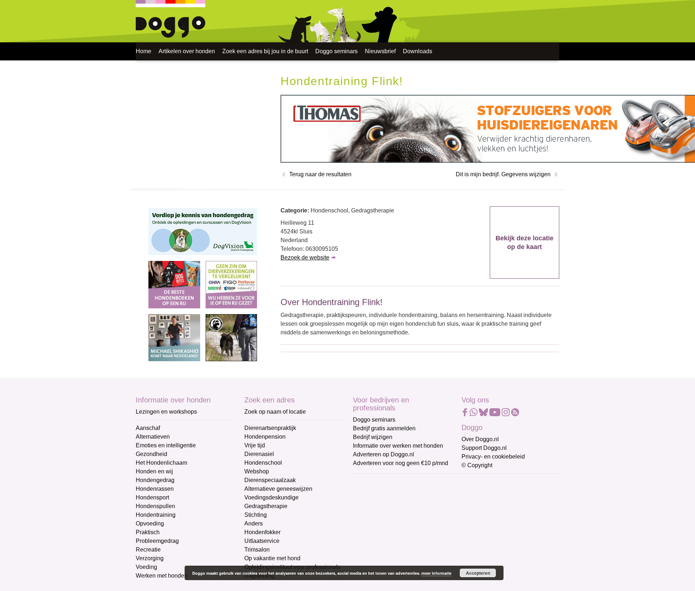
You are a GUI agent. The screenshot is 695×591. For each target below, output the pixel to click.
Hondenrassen (155, 489)
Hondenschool (263, 463)
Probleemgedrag (157, 541)
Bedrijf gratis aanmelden (384, 428)
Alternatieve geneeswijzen (278, 489)
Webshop (256, 471)
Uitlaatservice (261, 541)
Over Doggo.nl (480, 439)
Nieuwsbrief (380, 51)
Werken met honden (162, 576)
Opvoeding (150, 523)
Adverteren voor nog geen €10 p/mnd (400, 463)
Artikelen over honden (187, 51)
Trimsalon (257, 549)
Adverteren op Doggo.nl (383, 454)
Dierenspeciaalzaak (270, 480)
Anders (253, 523)
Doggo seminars (336, 51)
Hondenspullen (155, 506)
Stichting (255, 515)
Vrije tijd (254, 445)
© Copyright (477, 465)
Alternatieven (153, 437)
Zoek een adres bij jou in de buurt (265, 51)
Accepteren (478, 573)
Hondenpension (265, 437)
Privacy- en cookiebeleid (493, 456)
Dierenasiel (259, 454)
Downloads (417, 51)
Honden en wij (154, 471)
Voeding (146, 567)
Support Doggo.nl (484, 448)
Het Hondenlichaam (161, 463)
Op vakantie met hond (272, 558)
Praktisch (148, 532)
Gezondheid (151, 454)
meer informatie (436, 573)
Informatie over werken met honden (398, 446)
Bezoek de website (305, 257)
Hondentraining (156, 515)
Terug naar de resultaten (320, 174)
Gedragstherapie (265, 506)
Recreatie (148, 549)
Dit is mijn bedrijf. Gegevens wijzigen (503, 174)
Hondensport (152, 497)
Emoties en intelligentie (166, 445)
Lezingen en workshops (166, 412)
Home (143, 51)
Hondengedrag (155, 480)
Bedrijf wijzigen (372, 437)
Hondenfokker (262, 532)
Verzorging (150, 558)
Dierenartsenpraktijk (270, 428)
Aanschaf (148, 428)
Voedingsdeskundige (271, 497)
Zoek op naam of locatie (275, 412)
